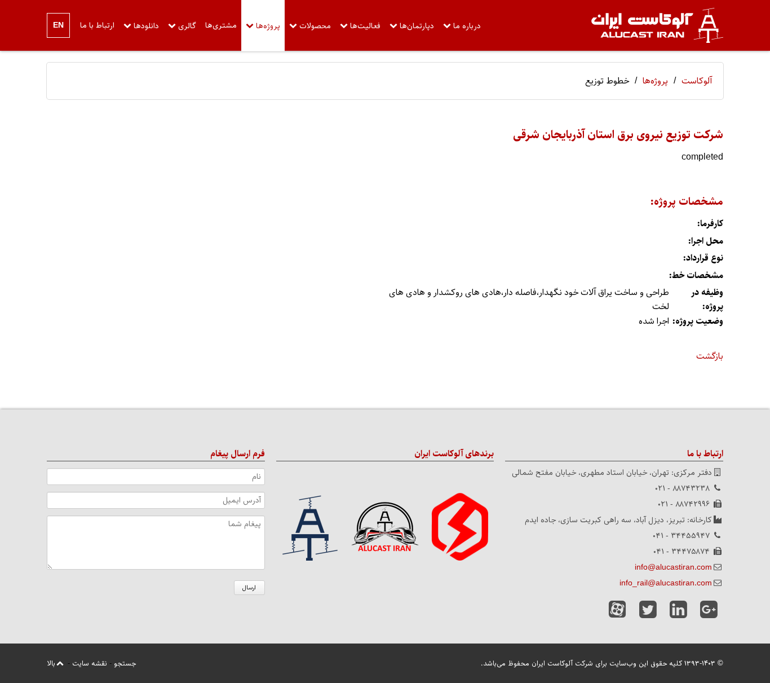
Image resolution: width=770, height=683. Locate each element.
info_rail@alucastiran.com (665, 583)
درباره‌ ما (467, 26)
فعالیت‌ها (365, 26)
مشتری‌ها (221, 25)
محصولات (315, 26)
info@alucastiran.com (673, 567)
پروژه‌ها (268, 26)
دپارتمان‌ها (417, 26)
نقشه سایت (89, 663)
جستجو (125, 663)
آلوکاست (697, 81)
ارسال (249, 587)
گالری (187, 26)
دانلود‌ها (146, 26)
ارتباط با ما (97, 25)
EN (58, 25)
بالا (51, 663)
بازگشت (709, 356)
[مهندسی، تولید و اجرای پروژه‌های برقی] (657, 25)
